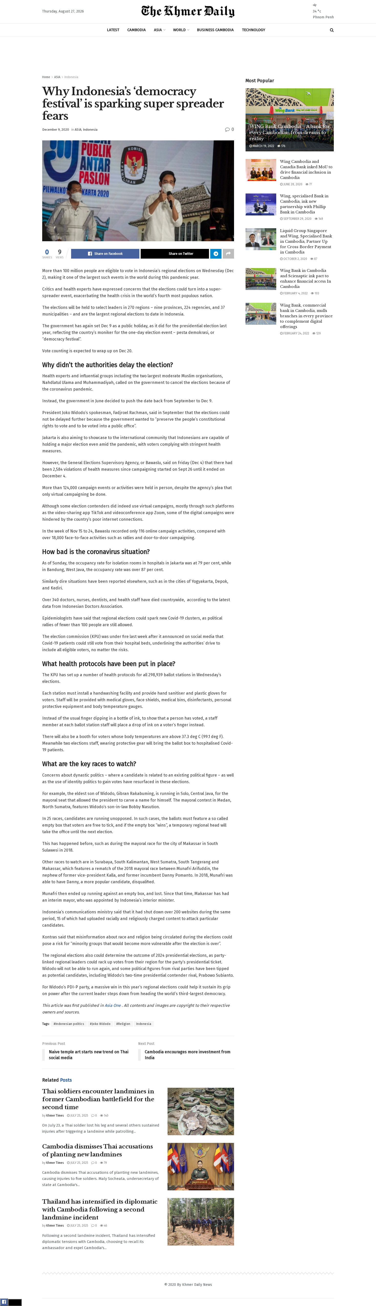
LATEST (113, 30)
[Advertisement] (188, 55)
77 (310, 184)
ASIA (158, 30)
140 (105, 1115)
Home (46, 77)
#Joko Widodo (100, 1024)
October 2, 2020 (295, 259)
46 (105, 1225)
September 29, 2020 (297, 219)
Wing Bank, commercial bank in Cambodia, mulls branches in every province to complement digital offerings (306, 316)
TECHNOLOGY (253, 30)
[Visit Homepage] (188, 11)
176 (282, 146)
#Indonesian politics (69, 1024)
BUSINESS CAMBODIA (215, 30)
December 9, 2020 (55, 129)
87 (315, 259)
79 (105, 1163)
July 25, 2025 (79, 1115)
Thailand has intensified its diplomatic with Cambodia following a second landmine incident (100, 1209)
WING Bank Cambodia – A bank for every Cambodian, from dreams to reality (289, 132)
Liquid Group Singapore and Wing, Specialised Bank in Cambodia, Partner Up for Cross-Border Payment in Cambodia (306, 241)
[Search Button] (332, 30)
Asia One (113, 1005)
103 (316, 293)
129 (318, 333)
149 (320, 219)
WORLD (179, 30)
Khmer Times (55, 1115)
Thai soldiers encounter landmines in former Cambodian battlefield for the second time (98, 1099)
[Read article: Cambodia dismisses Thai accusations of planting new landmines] (201, 1166)
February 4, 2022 (295, 293)
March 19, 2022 (263, 146)
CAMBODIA (136, 30)
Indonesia (71, 77)
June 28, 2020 (292, 184)
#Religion (123, 1024)
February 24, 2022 (296, 333)
